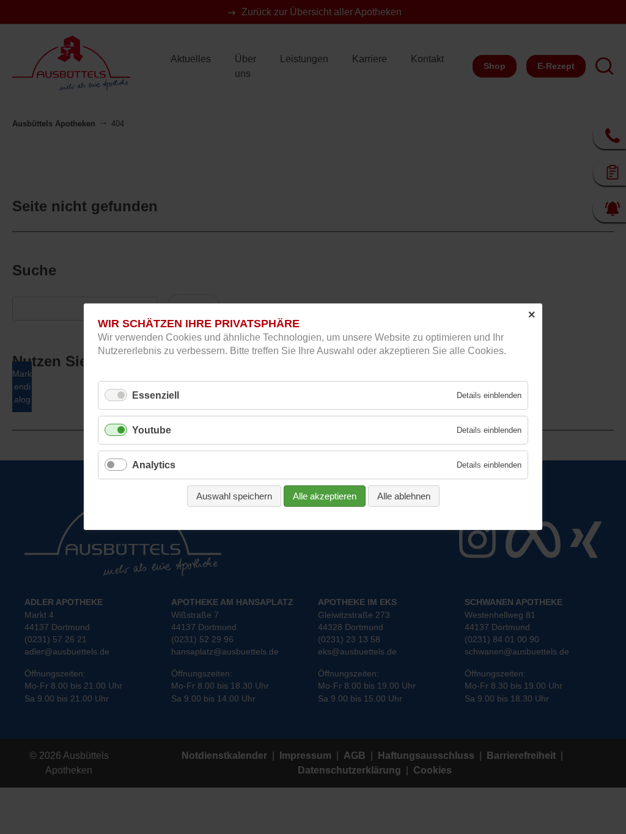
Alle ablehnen (403, 496)
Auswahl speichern (234, 496)
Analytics (153, 465)
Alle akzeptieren (324, 496)
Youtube (151, 430)
